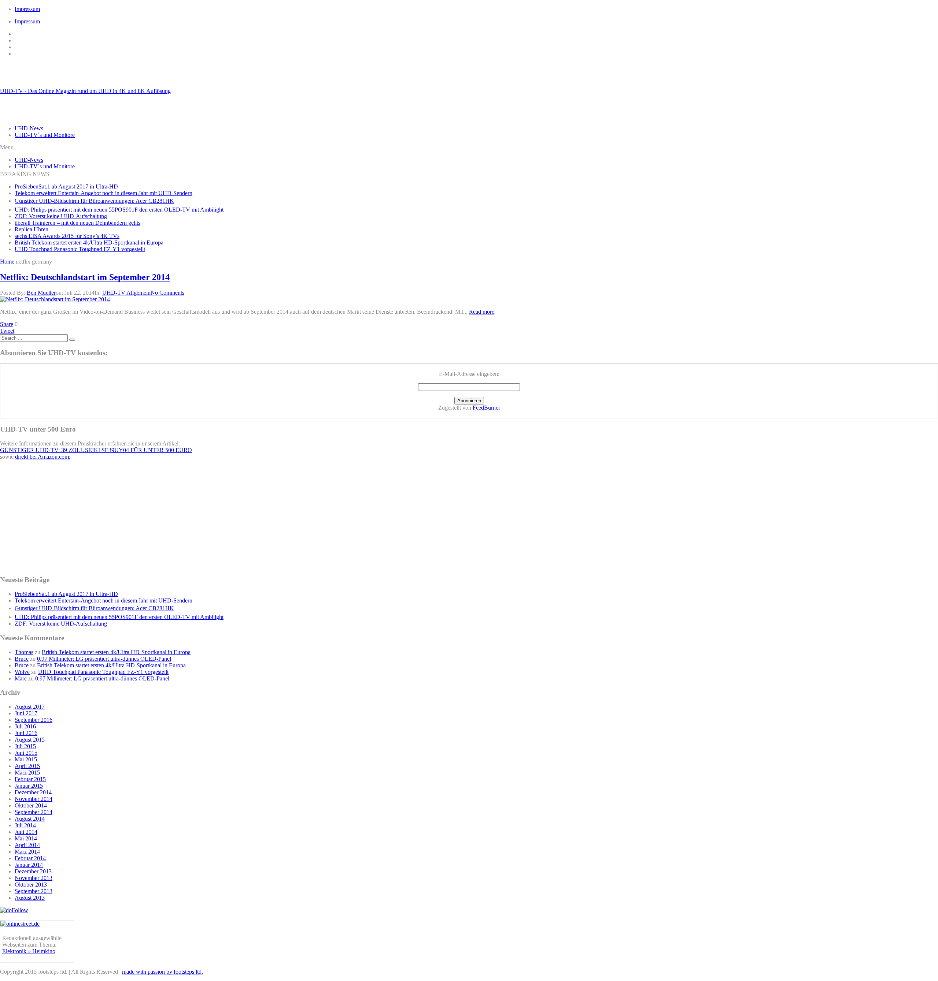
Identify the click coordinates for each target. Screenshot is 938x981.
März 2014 (27, 851)
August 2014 (30, 819)
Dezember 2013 (33, 871)
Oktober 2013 (31, 884)
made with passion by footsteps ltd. (162, 972)
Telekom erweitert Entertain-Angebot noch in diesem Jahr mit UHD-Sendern (103, 193)
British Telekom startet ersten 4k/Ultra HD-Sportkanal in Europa (89, 242)
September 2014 (33, 812)
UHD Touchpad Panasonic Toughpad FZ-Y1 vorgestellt (80, 249)
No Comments (167, 293)
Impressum (27, 9)
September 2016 (33, 720)
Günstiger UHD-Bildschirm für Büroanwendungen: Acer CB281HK (94, 201)
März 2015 (27, 772)
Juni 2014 (26, 832)
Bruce (22, 659)
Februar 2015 (30, 779)
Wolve (22, 672)
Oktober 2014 (31, 805)
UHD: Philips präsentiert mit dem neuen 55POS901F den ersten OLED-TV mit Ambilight (119, 209)
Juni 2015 (26, 753)
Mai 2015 (26, 759)
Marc (21, 678)
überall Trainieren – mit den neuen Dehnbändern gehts (77, 223)
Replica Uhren (31, 229)
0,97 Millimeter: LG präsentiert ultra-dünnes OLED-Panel (104, 659)
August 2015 (30, 739)
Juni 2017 (26, 713)
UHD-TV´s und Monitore (45, 135)
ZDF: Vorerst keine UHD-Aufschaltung (61, 216)
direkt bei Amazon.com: (42, 457)
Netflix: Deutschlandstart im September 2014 (85, 277)
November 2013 (33, 878)
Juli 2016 (25, 726)
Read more (481, 312)
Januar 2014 (29, 865)
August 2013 (30, 898)
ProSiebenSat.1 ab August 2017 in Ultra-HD (66, 186)
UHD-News (29, 128)
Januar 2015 (29, 786)
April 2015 (27, 766)
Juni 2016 (26, 733)
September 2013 (33, 891)
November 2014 (33, 799)
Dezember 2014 (33, 792)
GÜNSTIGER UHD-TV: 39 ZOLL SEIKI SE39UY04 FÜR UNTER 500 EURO (96, 450)
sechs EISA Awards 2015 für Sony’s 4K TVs (67, 236)
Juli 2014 (25, 825)
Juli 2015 (25, 746)
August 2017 (30, 707)
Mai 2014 (26, 838)
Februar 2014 (30, 858)
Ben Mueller (41, 293)
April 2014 (27, 845)
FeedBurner (486, 407)
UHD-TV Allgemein (126, 293)
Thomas (24, 652)
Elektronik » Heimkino (28, 951)
